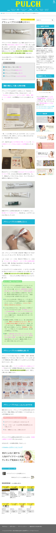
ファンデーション (23, 10)
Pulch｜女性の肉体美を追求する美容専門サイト (19, 530)
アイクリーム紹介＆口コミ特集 (9, 468)
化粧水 (18, 10)
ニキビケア (47, 10)
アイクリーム (13, 10)
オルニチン (42, 10)
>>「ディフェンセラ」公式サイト (44, 108)
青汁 (36, 10)
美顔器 (30, 10)
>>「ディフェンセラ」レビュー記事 (45, 106)
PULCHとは (4, 526)
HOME (8, 10)
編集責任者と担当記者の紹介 (36, 526)
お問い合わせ (12, 526)
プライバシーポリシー (22, 526)
